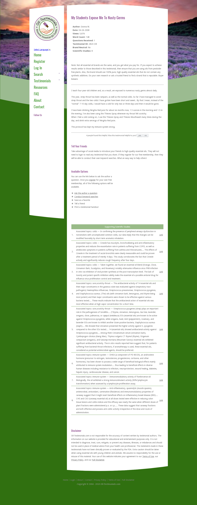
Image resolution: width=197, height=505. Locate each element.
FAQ (36, 93)
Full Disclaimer (98, 460)
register (92, 180)
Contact (39, 106)
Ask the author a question (85, 193)
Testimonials (42, 80)
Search (38, 74)
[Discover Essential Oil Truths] (47, 40)
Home (37, 55)
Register (39, 61)
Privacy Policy (77, 460)
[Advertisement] (45, 169)
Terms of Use (148, 456)
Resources (40, 87)
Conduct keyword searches (86, 196)
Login (72, 480)
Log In (38, 67)
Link (161, 235)
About (38, 100)
